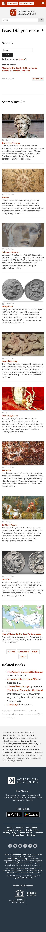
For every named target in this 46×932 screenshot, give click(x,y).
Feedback (9, 830)
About (10, 828)
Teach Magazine (28, 752)
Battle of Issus (30, 68)
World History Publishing (16, 859)
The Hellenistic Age (18, 686)
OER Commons (21, 749)
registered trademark (23, 878)
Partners (39, 832)
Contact (19, 828)
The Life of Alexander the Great (25, 690)
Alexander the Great (11, 68)
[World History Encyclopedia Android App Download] (32, 815)
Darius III (26, 70)
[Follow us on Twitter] (15, 847)
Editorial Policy (31, 830)
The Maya (13, 704)
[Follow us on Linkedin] (25, 847)
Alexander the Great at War (22, 679)
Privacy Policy (9, 832)
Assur (22, 59)
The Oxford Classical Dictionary (25, 672)
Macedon (6, 70)
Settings (31, 835)
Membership (12, 3)
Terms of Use (25, 832)
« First (11, 651)
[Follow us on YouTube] (35, 847)
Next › (35, 651)
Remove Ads (38, 79)
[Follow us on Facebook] (10, 847)
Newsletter (31, 828)
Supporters (18, 835)
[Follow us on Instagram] (30, 847)
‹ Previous (23, 651)
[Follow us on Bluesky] (20, 847)
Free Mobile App (26, 3)
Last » (23, 656)
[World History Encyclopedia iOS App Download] (14, 815)
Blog (19, 830)
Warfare (16, 70)
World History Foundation (15, 854)
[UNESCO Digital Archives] (23, 896)
